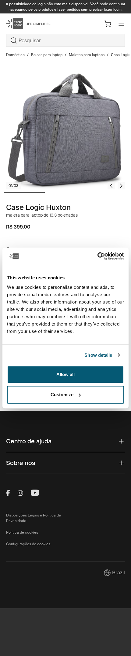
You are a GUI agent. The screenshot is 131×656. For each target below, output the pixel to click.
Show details (98, 355)
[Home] (26, 23)
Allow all (65, 374)
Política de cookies (22, 532)
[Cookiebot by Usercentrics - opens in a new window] (97, 256)
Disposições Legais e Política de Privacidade (33, 518)
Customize (62, 394)
